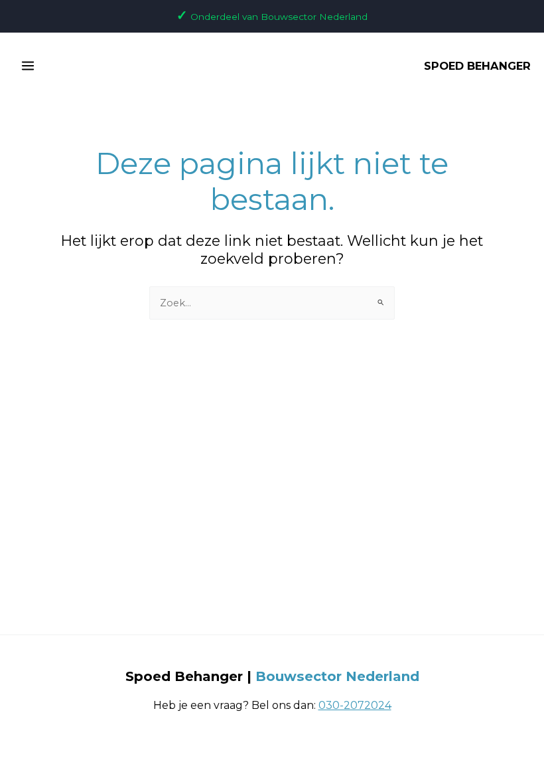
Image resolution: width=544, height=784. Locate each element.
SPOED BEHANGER (477, 65)
